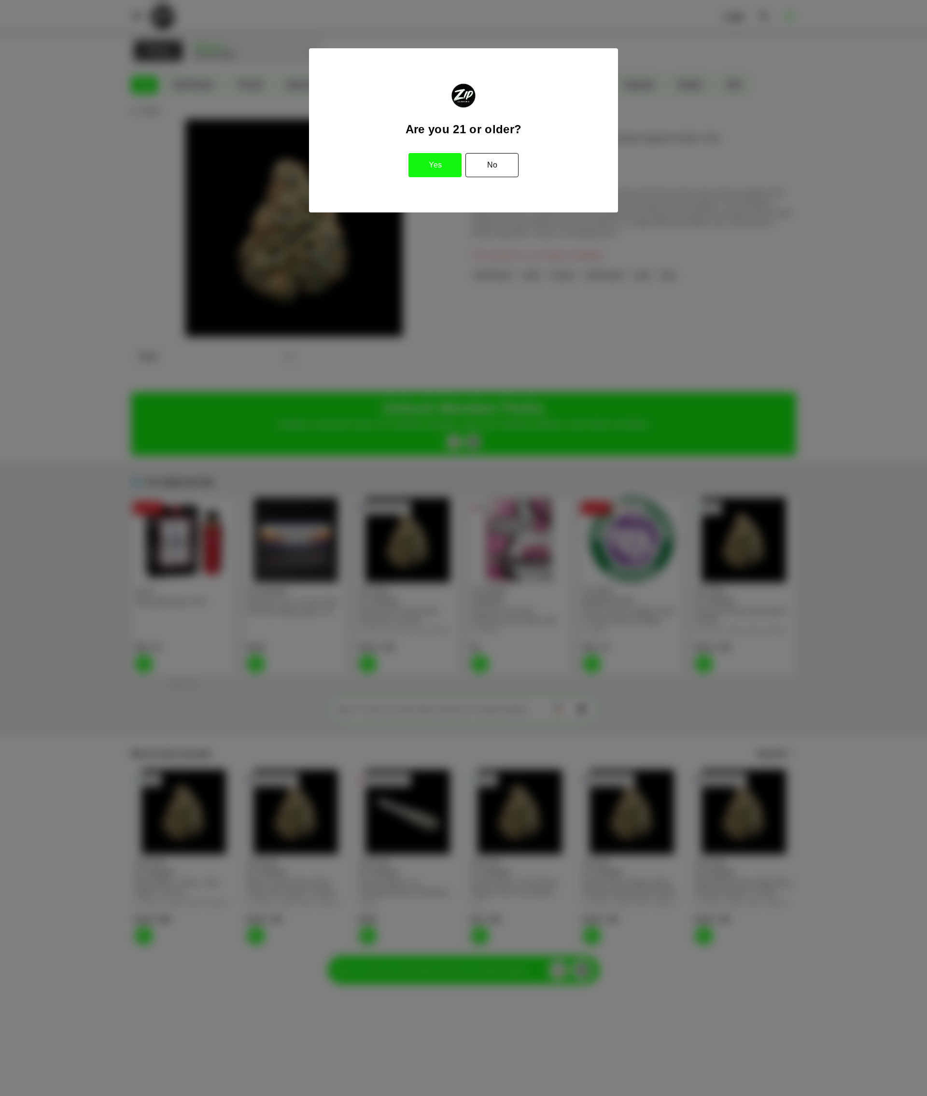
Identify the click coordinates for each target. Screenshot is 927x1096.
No (492, 165)
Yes (435, 165)
